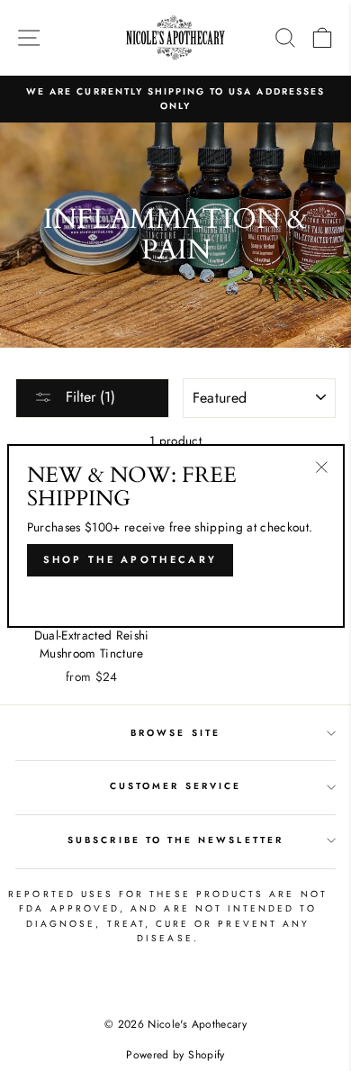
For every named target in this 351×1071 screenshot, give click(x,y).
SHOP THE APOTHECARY (130, 559)
